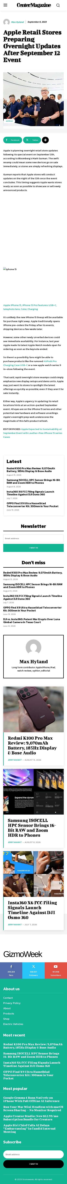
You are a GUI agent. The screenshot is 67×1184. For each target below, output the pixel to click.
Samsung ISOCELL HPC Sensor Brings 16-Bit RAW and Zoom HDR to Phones (33, 481)
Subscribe (56, 963)
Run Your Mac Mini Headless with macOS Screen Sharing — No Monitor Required (33, 1108)
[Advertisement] (33, 230)
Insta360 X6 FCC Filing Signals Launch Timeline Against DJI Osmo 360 (30, 493)
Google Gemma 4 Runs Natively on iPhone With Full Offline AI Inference (31, 1099)
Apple (9, 121)
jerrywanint (15, 759)
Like (11, 963)
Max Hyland (17, 22)
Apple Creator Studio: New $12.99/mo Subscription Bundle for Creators (30, 1117)
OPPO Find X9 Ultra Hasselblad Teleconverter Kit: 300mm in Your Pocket (32, 504)
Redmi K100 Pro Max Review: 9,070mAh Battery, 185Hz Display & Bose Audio (31, 469)
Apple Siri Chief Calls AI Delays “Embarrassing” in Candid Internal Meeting (29, 1128)
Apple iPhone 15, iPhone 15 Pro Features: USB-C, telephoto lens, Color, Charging (30, 307)
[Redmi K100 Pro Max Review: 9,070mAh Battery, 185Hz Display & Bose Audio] (33, 709)
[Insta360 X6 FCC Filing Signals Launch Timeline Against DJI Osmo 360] (33, 874)
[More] (45, 140)
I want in (33, 547)
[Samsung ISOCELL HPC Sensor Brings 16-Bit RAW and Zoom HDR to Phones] (33, 792)
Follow (34, 963)
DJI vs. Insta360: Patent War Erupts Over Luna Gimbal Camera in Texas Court (31, 620)
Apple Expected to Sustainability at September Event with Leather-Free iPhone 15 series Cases (32, 433)
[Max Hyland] (7, 22)
